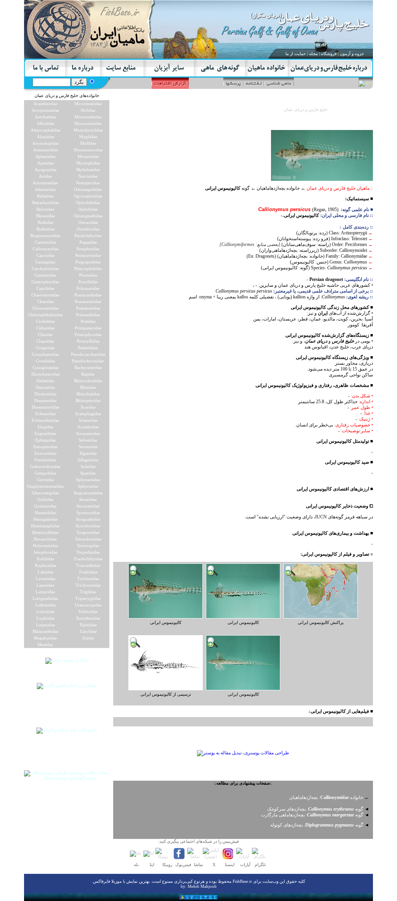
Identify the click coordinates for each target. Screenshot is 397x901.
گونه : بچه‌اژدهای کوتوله (316, 825)
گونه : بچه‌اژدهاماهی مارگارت (312, 815)
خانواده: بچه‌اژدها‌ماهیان (326, 797)
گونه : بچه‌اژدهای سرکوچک (315, 809)
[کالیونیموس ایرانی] (165, 617)
